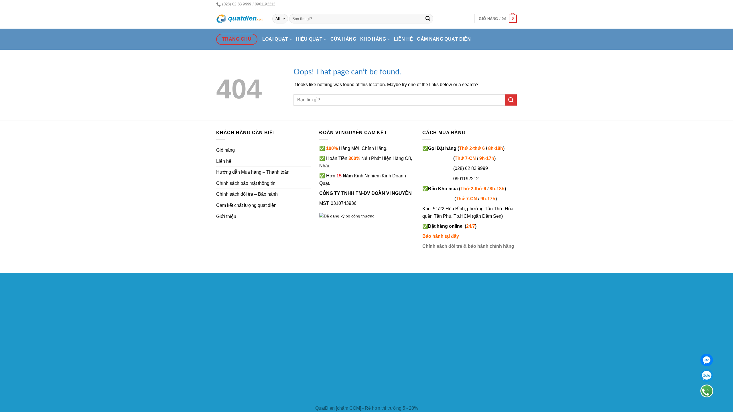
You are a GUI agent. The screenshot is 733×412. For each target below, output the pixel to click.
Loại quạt (275, 39)
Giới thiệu (226, 216)
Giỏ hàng (225, 150)
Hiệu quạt (309, 39)
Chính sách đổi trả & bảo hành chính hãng (468, 246)
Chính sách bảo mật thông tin (245, 183)
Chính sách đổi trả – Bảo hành (247, 194)
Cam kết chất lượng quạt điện (246, 205)
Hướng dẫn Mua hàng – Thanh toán (252, 172)
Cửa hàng (343, 39)
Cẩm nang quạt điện (444, 39)
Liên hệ (403, 39)
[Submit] (428, 19)
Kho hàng (373, 39)
